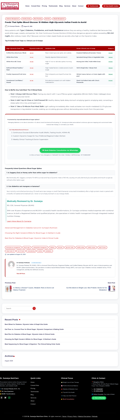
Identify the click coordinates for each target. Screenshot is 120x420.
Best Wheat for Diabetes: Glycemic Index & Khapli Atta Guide (26, 324)
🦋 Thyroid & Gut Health (68, 392)
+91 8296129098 (98, 391)
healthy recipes (91, 247)
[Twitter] (5, 397)
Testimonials (35, 391)
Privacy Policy (72, 416)
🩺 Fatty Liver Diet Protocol (68, 395)
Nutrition (47, 18)
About (32, 401)
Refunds (95, 416)
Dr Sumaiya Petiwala (23, 262)
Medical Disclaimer (84, 416)
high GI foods (102, 247)
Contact (33, 404)
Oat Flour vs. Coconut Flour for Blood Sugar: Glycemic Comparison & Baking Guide (34, 329)
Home (32, 382)
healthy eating (80, 247)
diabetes (52, 247)
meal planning (31, 251)
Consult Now (35, 385)
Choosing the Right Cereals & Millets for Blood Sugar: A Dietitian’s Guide (32, 233)
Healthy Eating (26, 18)
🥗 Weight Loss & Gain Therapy (70, 382)
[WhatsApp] (9, 397)
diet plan (60, 247)
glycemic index (70, 247)
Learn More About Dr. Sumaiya (19, 221)
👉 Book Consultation (67, 399)
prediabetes (49, 251)
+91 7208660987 (98, 389)
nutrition (40, 251)
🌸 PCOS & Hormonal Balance (69, 385)
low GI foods (21, 251)
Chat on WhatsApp (100, 398)
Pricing (33, 388)
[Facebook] (1, 397)
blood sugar (27, 247)
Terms (64, 416)
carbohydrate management (40, 247)
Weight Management (59, 18)
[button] (21, 273)
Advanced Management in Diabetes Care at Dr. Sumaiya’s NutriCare (31, 228)
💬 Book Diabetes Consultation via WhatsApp (60, 150)
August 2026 (9, 361)
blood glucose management (13, 247)
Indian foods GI (10, 251)
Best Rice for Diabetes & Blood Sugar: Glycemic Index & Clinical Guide (31, 238)
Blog (32, 395)
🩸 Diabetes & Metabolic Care (69, 389)
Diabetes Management (13, 18)
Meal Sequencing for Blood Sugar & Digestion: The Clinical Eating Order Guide (32, 344)
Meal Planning (38, 18)
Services (33, 398)
